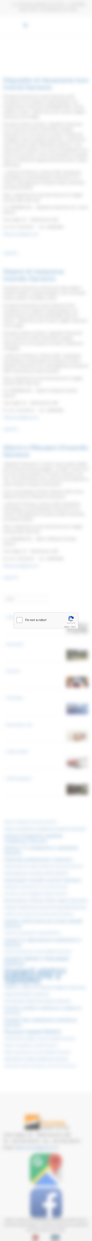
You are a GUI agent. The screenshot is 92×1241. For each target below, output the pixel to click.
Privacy (66, 627)
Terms (73, 627)
